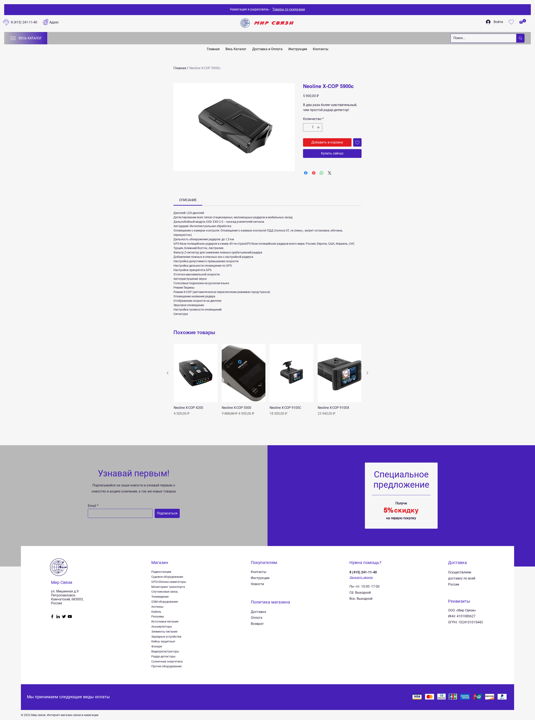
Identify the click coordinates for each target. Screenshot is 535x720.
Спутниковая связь (164, 591)
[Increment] (319, 127)
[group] (267, 382)
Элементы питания (164, 631)
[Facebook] (52, 616)
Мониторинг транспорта (168, 586)
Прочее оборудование (166, 666)
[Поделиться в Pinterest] (313, 172)
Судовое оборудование (167, 576)
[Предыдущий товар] (167, 372)
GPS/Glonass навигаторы (168, 581)
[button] (522, 21)
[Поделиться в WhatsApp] (321, 172)
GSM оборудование (164, 601)
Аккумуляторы (161, 626)
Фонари (156, 646)
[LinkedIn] (58, 616)
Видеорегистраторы (165, 651)
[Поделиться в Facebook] (305, 172)
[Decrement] (307, 127)
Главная (179, 68)
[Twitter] (63, 616)
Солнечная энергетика (167, 661)
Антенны (157, 606)
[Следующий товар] (367, 372)
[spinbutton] (313, 127)
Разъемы (157, 616)
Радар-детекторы (163, 656)
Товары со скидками (288, 9)
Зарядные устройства (166, 636)
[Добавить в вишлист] (357, 142)
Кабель (156, 611)
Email (92, 506)
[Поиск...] (520, 38)
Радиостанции (161, 571)
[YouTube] (69, 616)
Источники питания (164, 621)
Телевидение (160, 596)
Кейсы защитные (163, 641)
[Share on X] (329, 172)
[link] (188, 200)
